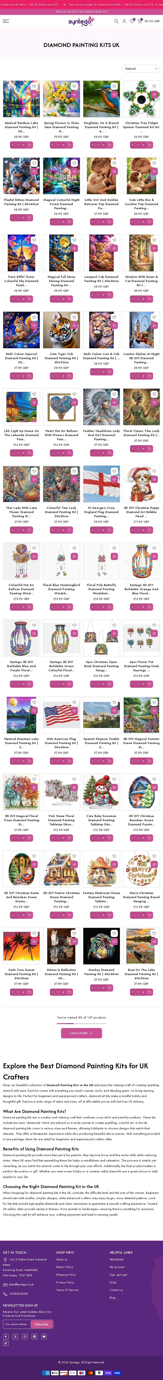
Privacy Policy (65, 1282)
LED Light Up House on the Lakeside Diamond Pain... (21, 435)
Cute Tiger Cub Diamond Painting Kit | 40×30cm (61, 358)
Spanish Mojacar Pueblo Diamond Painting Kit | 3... (101, 743)
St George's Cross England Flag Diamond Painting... (101, 511)
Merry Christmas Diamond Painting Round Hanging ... (141, 897)
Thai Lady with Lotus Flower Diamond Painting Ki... (21, 511)
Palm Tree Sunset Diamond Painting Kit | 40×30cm (21, 974)
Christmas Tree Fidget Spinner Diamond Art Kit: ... (141, 127)
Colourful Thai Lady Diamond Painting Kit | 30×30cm (61, 511)
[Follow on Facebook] (6, 1336)
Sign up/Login (119, 1275)
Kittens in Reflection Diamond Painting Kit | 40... (61, 974)
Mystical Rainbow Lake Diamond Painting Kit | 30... (21, 127)
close (160, 4)
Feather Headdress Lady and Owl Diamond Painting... (101, 435)
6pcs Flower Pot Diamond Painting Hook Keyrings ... (141, 666)
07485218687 (18, 1294)
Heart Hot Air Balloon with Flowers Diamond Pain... (61, 435)
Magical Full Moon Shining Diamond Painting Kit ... (61, 280)
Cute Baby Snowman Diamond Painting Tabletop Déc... (101, 820)
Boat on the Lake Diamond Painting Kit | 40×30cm (141, 974)
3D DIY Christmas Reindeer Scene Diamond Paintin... (141, 820)
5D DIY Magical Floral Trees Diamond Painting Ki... (21, 820)
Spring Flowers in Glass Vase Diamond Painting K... (61, 127)
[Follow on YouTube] (44, 1336)
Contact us (116, 1290)
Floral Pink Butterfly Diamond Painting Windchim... (101, 589)
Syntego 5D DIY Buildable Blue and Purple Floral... (21, 666)
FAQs (113, 1282)
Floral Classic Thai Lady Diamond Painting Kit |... (142, 433)
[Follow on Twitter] (15, 1336)
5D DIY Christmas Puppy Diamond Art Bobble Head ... (141, 511)
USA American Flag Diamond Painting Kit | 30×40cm (61, 743)
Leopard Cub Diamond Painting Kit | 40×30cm (101, 278)
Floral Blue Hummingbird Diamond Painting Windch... (61, 589)
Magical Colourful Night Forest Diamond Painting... (62, 204)
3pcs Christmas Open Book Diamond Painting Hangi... (101, 666)
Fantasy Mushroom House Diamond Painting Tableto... (101, 897)
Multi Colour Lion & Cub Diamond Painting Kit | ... (101, 356)
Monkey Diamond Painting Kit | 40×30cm (101, 972)
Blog (112, 1298)
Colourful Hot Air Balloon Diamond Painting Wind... (21, 589)
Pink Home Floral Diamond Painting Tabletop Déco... (61, 820)
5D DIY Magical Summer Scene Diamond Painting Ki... (141, 743)
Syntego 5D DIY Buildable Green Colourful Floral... (62, 666)
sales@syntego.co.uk (21, 1284)
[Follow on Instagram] (25, 1336)
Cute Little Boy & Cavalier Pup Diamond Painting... (141, 204)
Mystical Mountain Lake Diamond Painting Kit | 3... (21, 743)
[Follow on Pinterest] (34, 1336)
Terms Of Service (67, 1290)
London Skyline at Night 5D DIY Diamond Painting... (142, 358)
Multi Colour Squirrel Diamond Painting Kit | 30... (21, 358)
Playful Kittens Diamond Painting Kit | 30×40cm (21, 202)
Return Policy (64, 1267)
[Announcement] (96, 4)
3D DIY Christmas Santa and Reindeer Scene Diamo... (21, 897)
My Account (117, 1267)
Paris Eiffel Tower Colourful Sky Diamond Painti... (21, 280)
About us (61, 1259)
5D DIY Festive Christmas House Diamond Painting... (61, 897)
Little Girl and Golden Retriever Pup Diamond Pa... (101, 204)
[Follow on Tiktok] (6, 1343)
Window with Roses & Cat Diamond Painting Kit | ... (141, 280)
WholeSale (116, 1259)
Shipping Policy (66, 1275)
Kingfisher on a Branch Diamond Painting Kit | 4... (101, 127)
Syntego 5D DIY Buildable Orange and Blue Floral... (141, 589)
